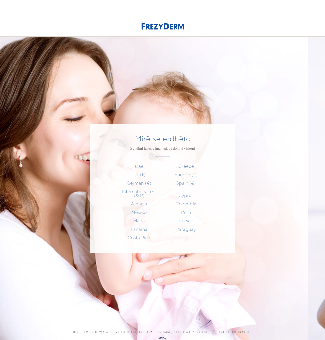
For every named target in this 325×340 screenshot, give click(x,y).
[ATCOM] (162, 338)
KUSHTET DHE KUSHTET (234, 332)
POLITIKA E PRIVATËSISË (192, 332)
